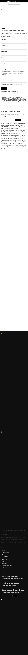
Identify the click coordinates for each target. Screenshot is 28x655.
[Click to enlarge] (3, 23)
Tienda (6, 7)
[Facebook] (12, 596)
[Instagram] (15, 596)
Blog (3, 561)
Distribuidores (5, 556)
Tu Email (3, 45)
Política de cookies (6, 567)
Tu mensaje (3, 69)
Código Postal (4, 51)
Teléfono (3, 63)
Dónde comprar (5, 552)
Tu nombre (3, 39)
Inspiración (4, 559)
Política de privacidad (7, 565)
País (2, 57)
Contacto (4, 550)
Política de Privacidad (17, 84)
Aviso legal (4, 563)
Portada (2, 7)
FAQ (3, 554)
